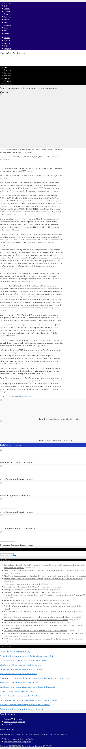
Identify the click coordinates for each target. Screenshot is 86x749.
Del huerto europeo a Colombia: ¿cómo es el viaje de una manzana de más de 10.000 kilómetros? (35, 630)
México (6, 19)
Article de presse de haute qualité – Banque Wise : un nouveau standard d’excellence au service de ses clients (35, 678)
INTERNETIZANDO (15, 746)
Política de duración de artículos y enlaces (17, 741)
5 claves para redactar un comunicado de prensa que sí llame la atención (23, 660)
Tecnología (7, 78)
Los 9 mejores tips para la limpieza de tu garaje (15, 651)
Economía (7, 72)
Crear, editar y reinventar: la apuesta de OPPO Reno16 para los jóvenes (27, 586)
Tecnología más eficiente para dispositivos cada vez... (17, 544)
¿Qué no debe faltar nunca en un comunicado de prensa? (18, 673)
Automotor (7, 81)
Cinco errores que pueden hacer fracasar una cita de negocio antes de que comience (31, 603)
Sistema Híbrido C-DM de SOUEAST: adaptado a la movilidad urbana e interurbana (30, 600)
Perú (5, 22)
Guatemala (7, 16)
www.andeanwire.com (60, 734)
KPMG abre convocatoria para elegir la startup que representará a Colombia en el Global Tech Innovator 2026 (39, 638)
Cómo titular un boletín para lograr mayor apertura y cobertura (20, 664)
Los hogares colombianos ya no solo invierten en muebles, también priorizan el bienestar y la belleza (36, 616)
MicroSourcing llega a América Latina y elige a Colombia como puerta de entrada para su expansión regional (39, 575)
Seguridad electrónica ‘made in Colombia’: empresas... (17, 462)
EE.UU (6, 30)
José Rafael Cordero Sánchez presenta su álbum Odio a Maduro (20, 695)
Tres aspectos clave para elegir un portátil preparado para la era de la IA (27, 592)
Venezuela (7, 25)
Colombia (7, 8)
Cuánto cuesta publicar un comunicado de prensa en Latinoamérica (22, 709)
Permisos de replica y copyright (14, 721)
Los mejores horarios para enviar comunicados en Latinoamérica (21, 669)
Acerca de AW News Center (13, 719)
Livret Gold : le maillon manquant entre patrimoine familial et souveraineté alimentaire (27, 687)
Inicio (6, 67)
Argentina (7, 3)
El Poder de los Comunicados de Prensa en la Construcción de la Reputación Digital (27, 656)
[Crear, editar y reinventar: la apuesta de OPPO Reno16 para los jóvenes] (7, 524)
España (6, 33)
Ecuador (7, 14)
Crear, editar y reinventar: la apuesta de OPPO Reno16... (18, 528)
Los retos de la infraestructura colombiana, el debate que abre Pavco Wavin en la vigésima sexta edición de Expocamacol (43, 595)
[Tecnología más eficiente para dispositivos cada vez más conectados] (7, 540)
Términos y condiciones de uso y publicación (18, 738)
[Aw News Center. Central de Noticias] (12, 53)
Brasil (6, 27)
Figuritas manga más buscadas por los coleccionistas (17, 691)
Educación (7, 75)
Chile (5, 5)
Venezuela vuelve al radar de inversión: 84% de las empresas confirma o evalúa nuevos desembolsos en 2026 (39, 611)
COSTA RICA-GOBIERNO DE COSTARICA (19, 396)
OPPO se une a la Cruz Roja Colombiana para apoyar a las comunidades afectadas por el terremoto (36, 619)
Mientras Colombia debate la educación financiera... (16, 479)
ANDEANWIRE (48, 746)
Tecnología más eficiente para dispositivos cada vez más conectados (26, 589)
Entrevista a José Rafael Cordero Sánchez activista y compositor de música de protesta (28, 700)
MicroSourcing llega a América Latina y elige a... (15, 495)
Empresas (7, 70)
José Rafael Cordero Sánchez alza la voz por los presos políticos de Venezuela (25, 704)
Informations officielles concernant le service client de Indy (19, 682)
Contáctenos (8, 83)
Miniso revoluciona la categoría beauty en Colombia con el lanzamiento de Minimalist (31, 622)
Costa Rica (7, 11)
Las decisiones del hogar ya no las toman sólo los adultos (23, 584)
